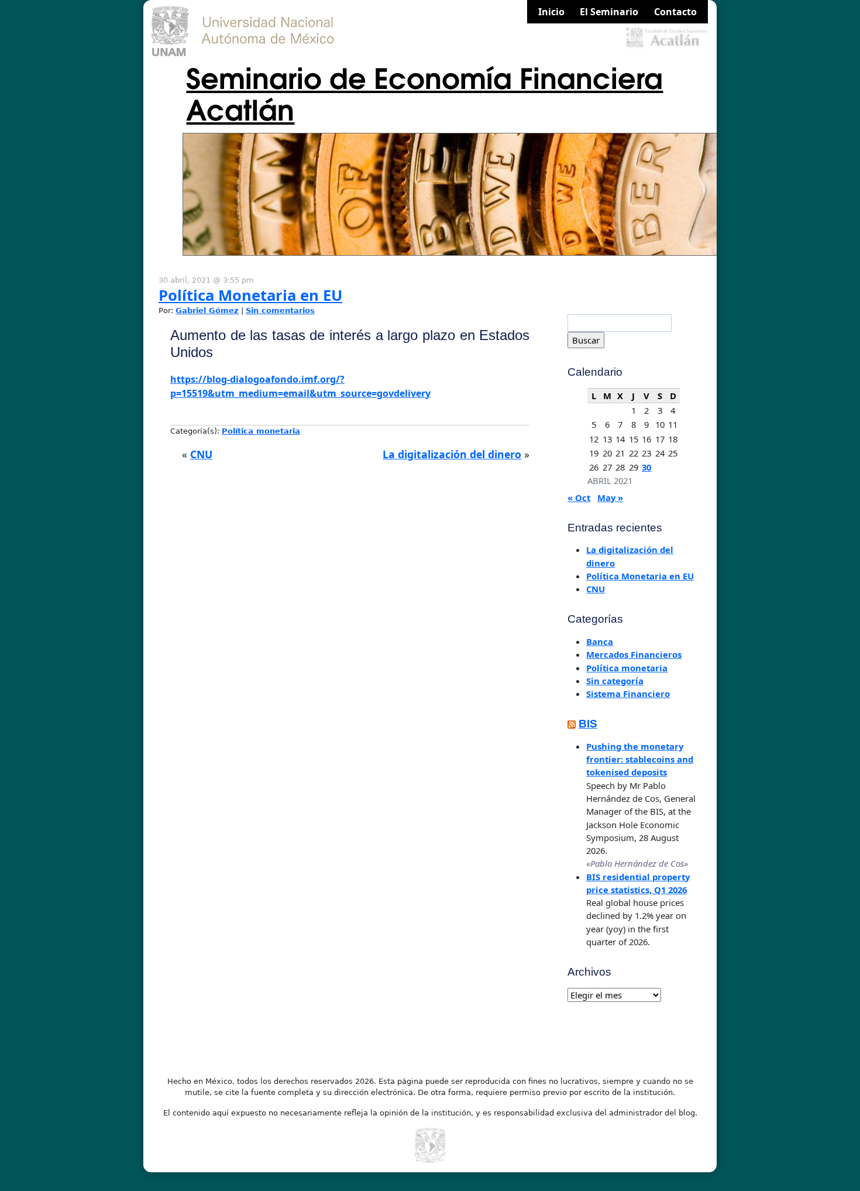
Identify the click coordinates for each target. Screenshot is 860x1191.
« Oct (578, 497)
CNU (201, 454)
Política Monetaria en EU (250, 295)
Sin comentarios (280, 310)
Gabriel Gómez (207, 310)
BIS (588, 724)
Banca (599, 641)
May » (610, 497)
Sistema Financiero (628, 693)
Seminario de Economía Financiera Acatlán (424, 92)
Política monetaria (261, 431)
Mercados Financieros (634, 654)
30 (646, 467)
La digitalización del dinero (452, 454)
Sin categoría (615, 681)
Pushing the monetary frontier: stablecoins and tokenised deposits (639, 759)
